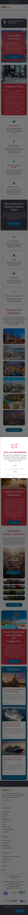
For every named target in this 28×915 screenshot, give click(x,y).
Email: (15, 472)
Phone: (15, 478)
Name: (15, 466)
